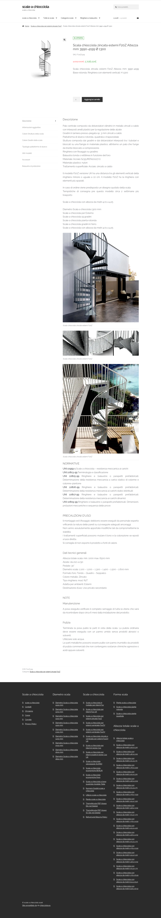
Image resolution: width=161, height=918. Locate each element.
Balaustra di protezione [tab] (31, 166)
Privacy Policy (30, 724)
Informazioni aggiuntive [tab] (31, 127)
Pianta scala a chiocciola (126, 703)
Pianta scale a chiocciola (96, 799)
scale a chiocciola (35, 7)
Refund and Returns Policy (96, 817)
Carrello (28, 720)
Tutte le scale (48, 18)
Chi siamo (29, 711)
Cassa (27, 715)
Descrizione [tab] (26, 121)
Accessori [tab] (26, 160)
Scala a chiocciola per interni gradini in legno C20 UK (96, 754)
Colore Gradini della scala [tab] (32, 140)
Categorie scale (67, 18)
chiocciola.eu (45, 905)
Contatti (28, 707)
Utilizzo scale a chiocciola (96, 795)
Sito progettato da (29, 905)
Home (27, 26)
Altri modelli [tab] (27, 153)
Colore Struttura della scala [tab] (33, 134)
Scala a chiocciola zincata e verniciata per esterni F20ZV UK (97, 738)
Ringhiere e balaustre (88, 18)
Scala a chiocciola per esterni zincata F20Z (46, 26)
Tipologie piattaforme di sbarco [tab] (34, 147)
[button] (64, 39)
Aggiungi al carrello (92, 99)
